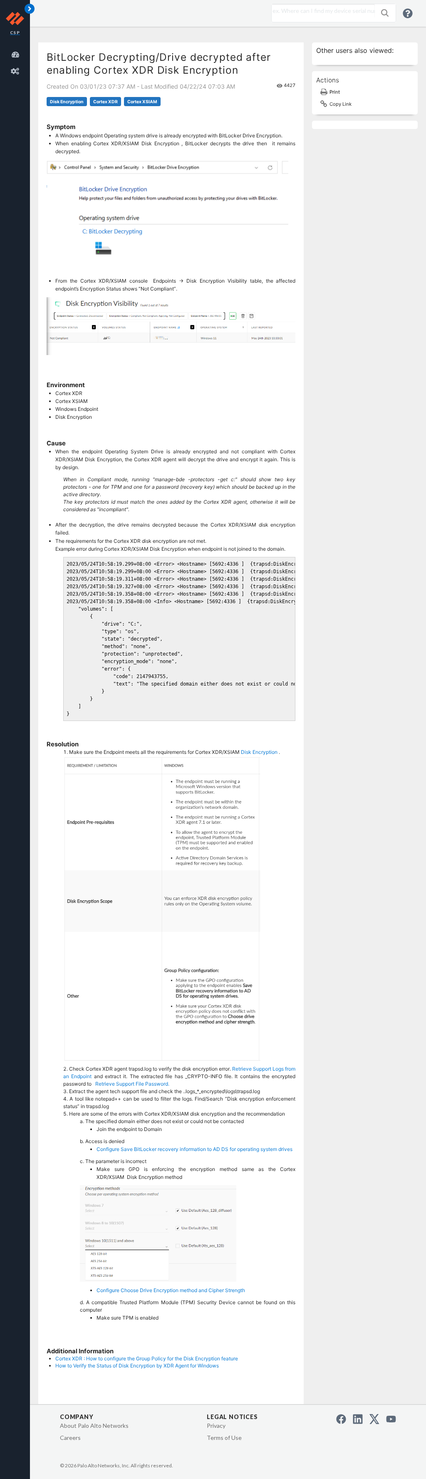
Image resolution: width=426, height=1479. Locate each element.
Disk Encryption (67, 101)
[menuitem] (16, 53)
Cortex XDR (105, 101)
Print (334, 92)
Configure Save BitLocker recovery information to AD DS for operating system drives (194, 1149)
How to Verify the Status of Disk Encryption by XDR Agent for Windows (137, 1365)
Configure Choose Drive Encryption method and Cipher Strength (171, 1290)
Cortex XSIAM (142, 101)
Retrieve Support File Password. (132, 1084)
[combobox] (321, 10)
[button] (385, 13)
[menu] (16, 61)
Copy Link (340, 104)
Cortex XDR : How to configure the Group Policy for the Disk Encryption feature (146, 1358)
